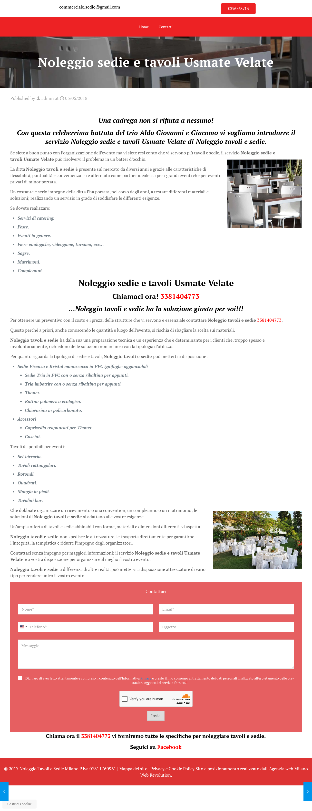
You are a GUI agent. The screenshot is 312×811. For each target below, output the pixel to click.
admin (47, 98)
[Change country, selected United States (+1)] (23, 627)
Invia (156, 715)
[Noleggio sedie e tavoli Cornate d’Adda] (4, 791)
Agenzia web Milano (288, 769)
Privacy (145, 678)
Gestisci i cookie (19, 804)
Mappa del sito (133, 769)
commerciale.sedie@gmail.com (89, 7)
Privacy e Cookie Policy (172, 769)
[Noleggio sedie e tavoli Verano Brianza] (307, 791)
